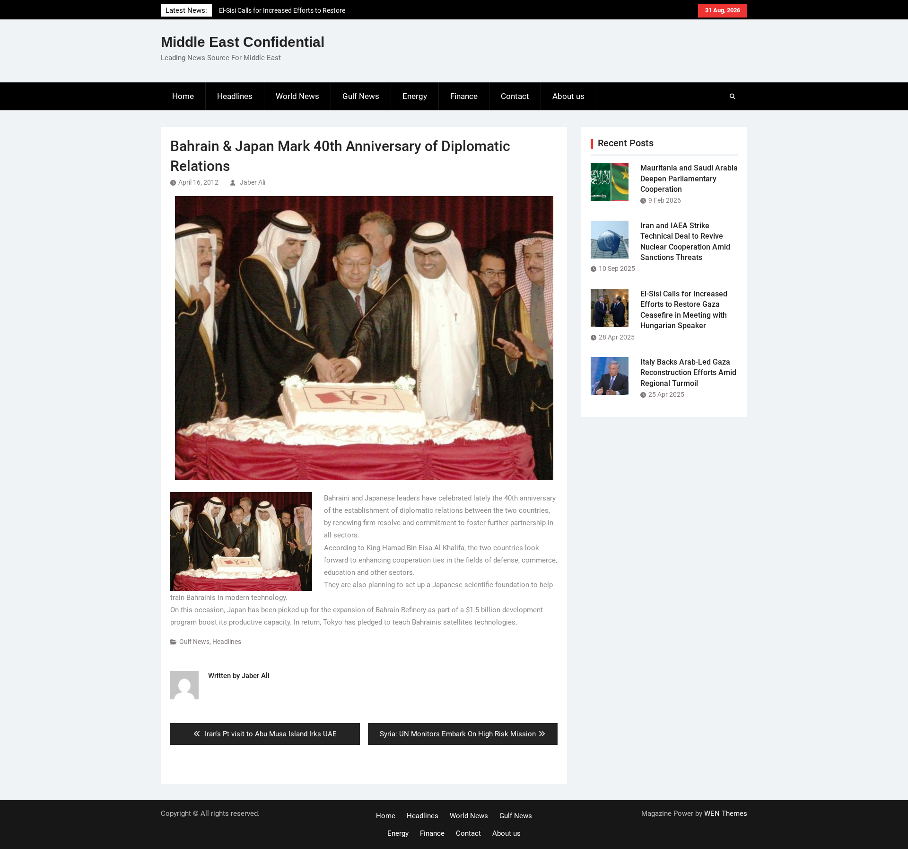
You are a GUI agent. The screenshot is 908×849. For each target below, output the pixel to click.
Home (183, 96)
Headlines (235, 96)
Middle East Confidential (242, 42)
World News (297, 96)
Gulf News (360, 96)
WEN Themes (725, 813)
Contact (515, 96)
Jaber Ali (252, 182)
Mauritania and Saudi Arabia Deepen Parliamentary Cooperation (689, 178)
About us (568, 96)
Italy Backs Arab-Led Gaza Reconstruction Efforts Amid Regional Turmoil (688, 372)
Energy (414, 96)
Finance (464, 96)
